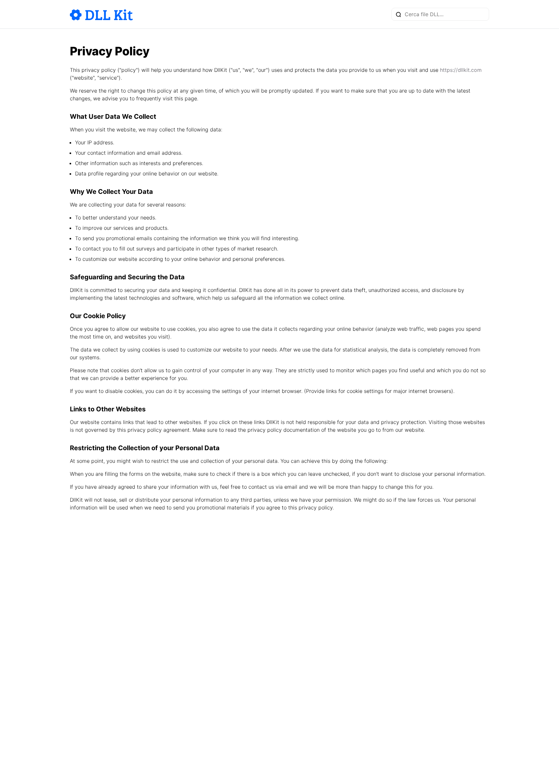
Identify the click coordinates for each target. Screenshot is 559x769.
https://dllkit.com (461, 70)
